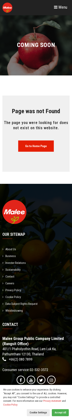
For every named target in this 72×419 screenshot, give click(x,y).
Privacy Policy (13, 290)
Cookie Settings (38, 412)
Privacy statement (52, 400)
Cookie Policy (13, 297)
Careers (9, 283)
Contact (9, 276)
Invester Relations (15, 262)
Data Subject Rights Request (21, 303)
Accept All (60, 412)
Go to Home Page (36, 146)
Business (10, 256)
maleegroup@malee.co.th (27, 364)
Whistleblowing (14, 310)
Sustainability (13, 269)
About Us (10, 249)
